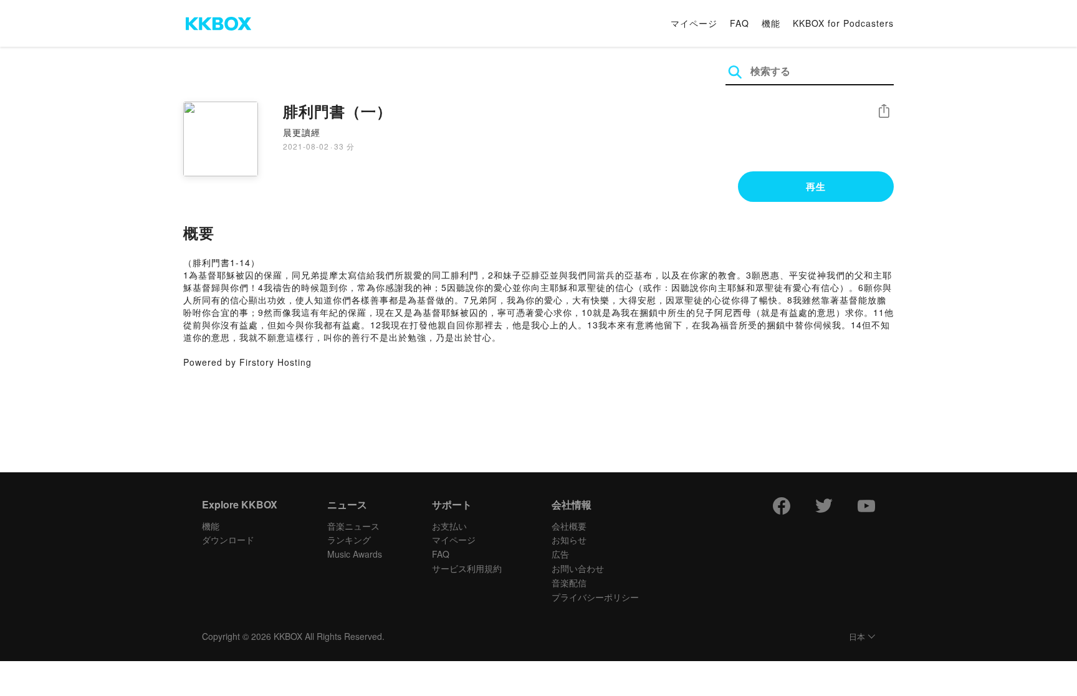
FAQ (739, 23)
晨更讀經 (301, 132)
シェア (884, 111)
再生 (816, 186)
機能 (771, 23)
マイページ (694, 23)
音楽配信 (569, 582)
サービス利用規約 (467, 568)
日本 (857, 637)
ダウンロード (228, 539)
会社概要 (569, 526)
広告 (560, 554)
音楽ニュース (353, 526)
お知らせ (569, 539)
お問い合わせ (578, 568)
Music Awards (354, 554)
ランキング (349, 539)
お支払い (449, 526)
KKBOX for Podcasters (843, 23)
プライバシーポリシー (595, 597)
